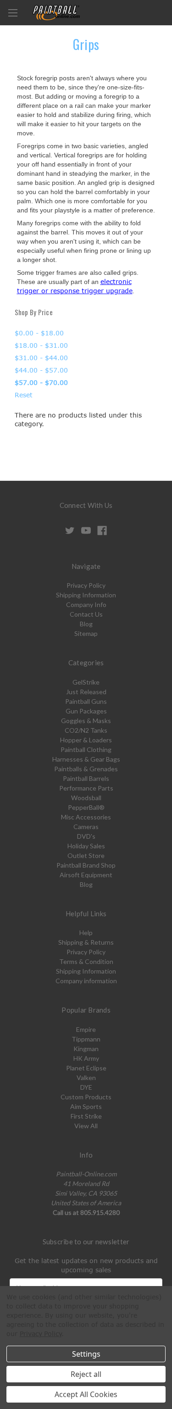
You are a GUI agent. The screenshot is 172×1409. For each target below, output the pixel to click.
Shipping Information (86, 595)
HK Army (86, 1058)
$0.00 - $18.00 (39, 333)
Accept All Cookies (86, 1394)
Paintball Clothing (86, 749)
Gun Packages (86, 711)
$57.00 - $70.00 (41, 382)
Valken (86, 1077)
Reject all (86, 1374)
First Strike (86, 1116)
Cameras (86, 826)
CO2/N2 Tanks (86, 730)
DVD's (86, 836)
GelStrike (86, 682)
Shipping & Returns (86, 942)
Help (86, 932)
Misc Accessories (86, 817)
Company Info (86, 604)
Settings (86, 1354)
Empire (86, 1029)
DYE (86, 1087)
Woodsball (86, 798)
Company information (86, 981)
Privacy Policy (86, 585)
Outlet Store (86, 855)
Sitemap (86, 633)
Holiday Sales (86, 846)
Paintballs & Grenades (86, 769)
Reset (24, 395)
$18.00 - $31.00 (41, 345)
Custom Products (86, 1097)
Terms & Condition (86, 961)
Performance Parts (86, 788)
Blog (86, 624)
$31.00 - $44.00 (41, 358)
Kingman (86, 1049)
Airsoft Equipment (86, 875)
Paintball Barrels (86, 778)
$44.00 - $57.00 (41, 370)
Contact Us (86, 614)
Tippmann (86, 1039)
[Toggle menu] (12, 12)
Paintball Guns (86, 701)
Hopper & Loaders (86, 740)
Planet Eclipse (86, 1068)
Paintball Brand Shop (86, 865)
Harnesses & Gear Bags (86, 759)
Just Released (86, 692)
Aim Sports (86, 1106)
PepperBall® (86, 807)
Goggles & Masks (86, 720)
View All (86, 1126)
